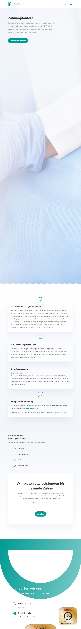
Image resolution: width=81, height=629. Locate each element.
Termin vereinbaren (18, 41)
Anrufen (40, 514)
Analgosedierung (28, 408)
